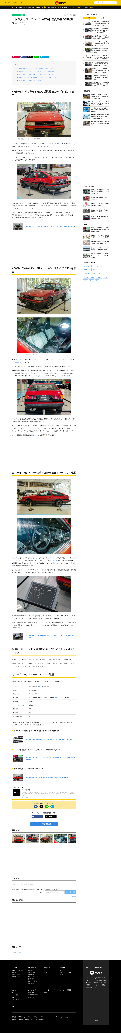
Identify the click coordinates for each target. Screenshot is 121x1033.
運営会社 (14, 1017)
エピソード (96, 269)
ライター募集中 (29, 1019)
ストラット (50, 558)
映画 (13, 993)
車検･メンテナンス (33, 976)
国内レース (31, 997)
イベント (73, 7)
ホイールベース (59, 697)
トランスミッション (18, 705)
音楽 (13, 997)
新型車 (92, 277)
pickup (91, 281)
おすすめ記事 (87, 269)
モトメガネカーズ (97, 266)
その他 (92, 7)
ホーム (15, 7)
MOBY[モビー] (15, 10)
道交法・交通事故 (32, 981)
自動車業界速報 (16, 976)
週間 (89, 18)
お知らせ (65, 1017)
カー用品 (47, 7)
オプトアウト (50, 1017)
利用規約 (74, 896)
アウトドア (47, 970)
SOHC (33, 435)
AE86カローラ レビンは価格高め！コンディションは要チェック (38, 77)
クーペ (60, 144)
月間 (102, 18)
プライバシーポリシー (39, 1017)
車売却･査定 (31, 979)
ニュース (22, 7)
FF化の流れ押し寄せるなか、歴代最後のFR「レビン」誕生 (36, 68)
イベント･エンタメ (17, 974)
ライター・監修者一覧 (17, 1019)
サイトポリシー (28, 1017)
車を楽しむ (40, 7)
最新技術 (14, 972)
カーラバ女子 (87, 266)
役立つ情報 (31, 983)
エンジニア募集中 (39, 1019)
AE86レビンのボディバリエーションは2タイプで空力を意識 (36, 71)
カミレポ (46, 993)
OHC (39, 686)
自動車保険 (31, 974)
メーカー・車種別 (83, 7)
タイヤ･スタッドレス (65, 972)
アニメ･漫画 (15, 995)
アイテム (62, 974)
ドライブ (46, 972)
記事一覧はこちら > (26, 797)
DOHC (56, 560)
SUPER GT (31, 993)
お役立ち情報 (30, 7)
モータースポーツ (64, 7)
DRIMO (99, 277)
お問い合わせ (58, 1017)
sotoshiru (86, 277)
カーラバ (104, 269)
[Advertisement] (44, 40)
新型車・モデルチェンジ (18, 970)
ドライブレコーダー (65, 970)
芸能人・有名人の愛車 (89, 273)
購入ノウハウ (31, 972)
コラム (85, 281)
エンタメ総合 (15, 999)
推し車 (105, 277)
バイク (99, 273)
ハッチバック (16, 362)
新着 (20, 952)
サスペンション (34, 558)
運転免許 (30, 970)
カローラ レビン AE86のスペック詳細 (30, 80)
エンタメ (54, 7)
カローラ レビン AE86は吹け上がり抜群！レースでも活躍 (36, 74)
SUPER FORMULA (33, 995)
